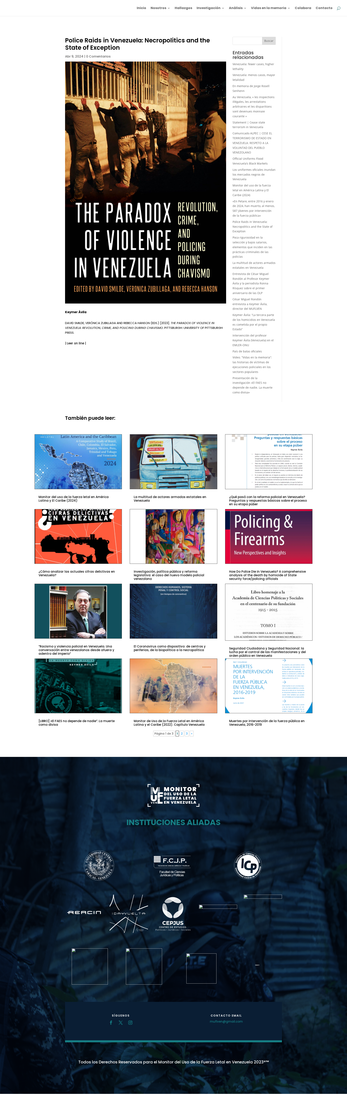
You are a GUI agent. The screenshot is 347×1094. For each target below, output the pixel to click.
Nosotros (158, 8)
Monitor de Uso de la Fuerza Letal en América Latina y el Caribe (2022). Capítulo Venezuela (169, 723)
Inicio (141, 8)
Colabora (303, 8)
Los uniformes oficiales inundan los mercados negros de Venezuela (254, 174)
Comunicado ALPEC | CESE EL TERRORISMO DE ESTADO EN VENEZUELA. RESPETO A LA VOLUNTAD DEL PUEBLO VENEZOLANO (252, 142)
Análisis (236, 8)
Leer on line (75, 343)
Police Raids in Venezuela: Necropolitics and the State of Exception (252, 226)
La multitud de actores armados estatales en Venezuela (170, 499)
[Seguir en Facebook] (111, 1023)
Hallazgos (183, 8)
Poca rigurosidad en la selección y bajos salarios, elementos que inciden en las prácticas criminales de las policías (252, 247)
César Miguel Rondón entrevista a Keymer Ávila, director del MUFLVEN (250, 304)
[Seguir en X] (121, 1023)
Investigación (208, 8)
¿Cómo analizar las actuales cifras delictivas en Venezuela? (77, 573)
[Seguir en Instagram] (130, 1023)
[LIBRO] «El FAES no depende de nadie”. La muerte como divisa (77, 723)
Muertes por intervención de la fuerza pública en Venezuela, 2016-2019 (267, 723)
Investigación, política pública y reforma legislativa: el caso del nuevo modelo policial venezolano (169, 575)
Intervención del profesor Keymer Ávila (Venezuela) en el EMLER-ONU (253, 340)
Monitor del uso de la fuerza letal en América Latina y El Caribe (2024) (252, 190)
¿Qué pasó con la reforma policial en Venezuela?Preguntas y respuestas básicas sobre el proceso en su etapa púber (268, 500)
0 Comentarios (98, 56)
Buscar (269, 41)
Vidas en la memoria (268, 8)
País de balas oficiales (247, 351)
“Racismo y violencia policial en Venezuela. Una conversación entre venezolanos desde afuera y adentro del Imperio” (76, 650)
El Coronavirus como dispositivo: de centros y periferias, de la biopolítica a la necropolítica (170, 648)
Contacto (324, 8)
